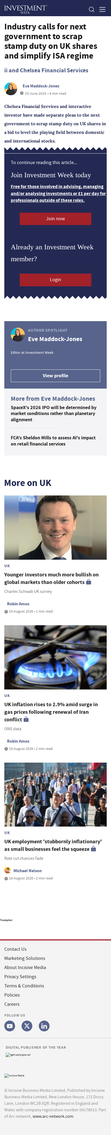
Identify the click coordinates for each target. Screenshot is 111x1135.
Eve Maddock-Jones (41, 86)
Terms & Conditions (24, 986)
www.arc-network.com (53, 1116)
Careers (12, 1004)
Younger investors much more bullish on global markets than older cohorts (51, 578)
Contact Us (15, 949)
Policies (12, 995)
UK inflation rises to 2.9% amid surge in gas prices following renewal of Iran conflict (51, 712)
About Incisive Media (25, 967)
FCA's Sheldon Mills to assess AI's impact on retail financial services (53, 440)
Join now (55, 219)
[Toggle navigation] (101, 9)
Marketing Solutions (24, 958)
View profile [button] (55, 375)
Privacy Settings (20, 977)
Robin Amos (18, 604)
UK (7, 566)
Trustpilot (6, 920)
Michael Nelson (27, 871)
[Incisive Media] (14, 1075)
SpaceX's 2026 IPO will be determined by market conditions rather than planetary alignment (53, 413)
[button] (91, 9)
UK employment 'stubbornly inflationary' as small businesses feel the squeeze (53, 845)
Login (55, 280)
